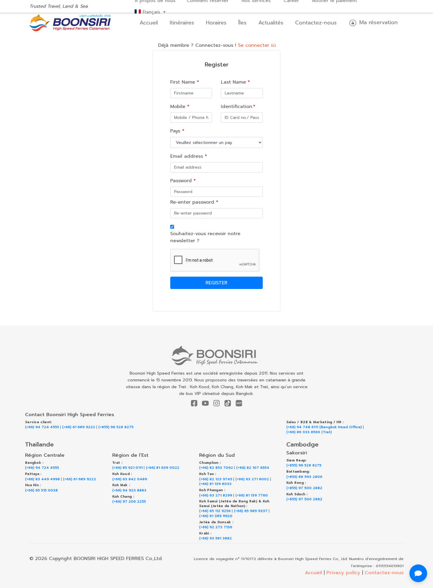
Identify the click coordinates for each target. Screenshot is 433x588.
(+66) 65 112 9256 (215, 511)
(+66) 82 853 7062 (216, 467)
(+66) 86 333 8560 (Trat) (309, 432)
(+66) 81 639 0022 (162, 467)
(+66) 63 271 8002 (252, 479)
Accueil (149, 23)
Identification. (238, 106)
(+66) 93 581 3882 (215, 538)
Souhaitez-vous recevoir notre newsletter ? (205, 237)
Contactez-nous (316, 23)
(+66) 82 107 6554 (252, 467)
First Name (184, 82)
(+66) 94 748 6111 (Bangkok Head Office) (324, 427)
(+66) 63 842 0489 (129, 479)
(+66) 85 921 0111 (127, 467)
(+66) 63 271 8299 (215, 495)
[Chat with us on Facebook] (418, 573)
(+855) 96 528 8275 (115, 427)
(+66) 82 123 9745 (215, 479)
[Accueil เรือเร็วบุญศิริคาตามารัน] (216, 355)
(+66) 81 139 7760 (251, 495)
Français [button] (151, 12)
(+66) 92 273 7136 (215, 527)
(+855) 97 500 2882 (304, 488)
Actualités (270, 23)
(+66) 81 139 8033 (215, 483)
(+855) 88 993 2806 (304, 476)
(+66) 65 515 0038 (41, 490)
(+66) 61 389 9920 (215, 516)
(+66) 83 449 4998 (42, 479)
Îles (242, 23)
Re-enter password (194, 202)
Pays (177, 130)
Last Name (235, 82)
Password (183, 180)
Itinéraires (182, 23)
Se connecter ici (257, 45)
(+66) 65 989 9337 (250, 511)
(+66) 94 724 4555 (42, 427)
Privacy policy (343, 572)
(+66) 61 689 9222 (78, 427)
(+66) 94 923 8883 (129, 490)
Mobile (179, 106)
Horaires (216, 23)
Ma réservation (377, 22)
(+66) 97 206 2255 (129, 501)
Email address (188, 156)
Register (216, 282)
